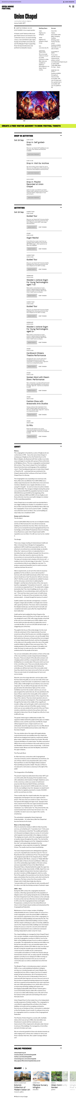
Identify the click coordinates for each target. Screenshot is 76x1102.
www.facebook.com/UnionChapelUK (25, 1054)
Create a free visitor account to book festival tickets (31, 125)
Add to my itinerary (33, 154)
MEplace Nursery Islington (40, 1086)
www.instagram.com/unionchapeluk (25, 1058)
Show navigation (73, 6)
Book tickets (32, 227)
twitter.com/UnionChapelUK (23, 1056)
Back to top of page (22, 1096)
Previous (18, 106)
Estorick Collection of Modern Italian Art (22, 1087)
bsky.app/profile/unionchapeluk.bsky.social (27, 1060)
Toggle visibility (61, 135)
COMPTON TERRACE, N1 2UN (24, 28)
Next (58, 106)
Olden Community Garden (59, 1086)
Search (70, 6)
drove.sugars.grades (29, 30)
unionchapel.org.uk (20, 1052)
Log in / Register (69, 1)
